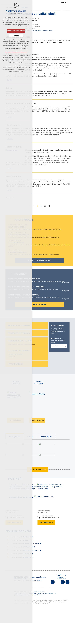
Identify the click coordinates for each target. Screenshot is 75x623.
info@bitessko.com (39, 592)
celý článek (67, 282)
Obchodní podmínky (35, 593)
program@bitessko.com (52, 517)
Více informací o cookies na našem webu (16, 52)
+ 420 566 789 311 (49, 516)
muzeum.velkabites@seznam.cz (41, 31)
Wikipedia (67, 582)
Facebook (53, 582)
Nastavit (16, 35)
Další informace (46, 522)
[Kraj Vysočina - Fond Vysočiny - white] (50, 485)
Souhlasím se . (58, 340)
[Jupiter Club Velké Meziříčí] (44, 496)
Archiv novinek (39, 304)
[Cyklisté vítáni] (57, 487)
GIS (55, 593)
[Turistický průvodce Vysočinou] (37, 487)
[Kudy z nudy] (43, 489)
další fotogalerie (38, 469)
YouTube (63, 582)
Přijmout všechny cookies (16, 30)
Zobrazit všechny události (39, 260)
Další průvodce (37, 420)
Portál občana (48, 593)
